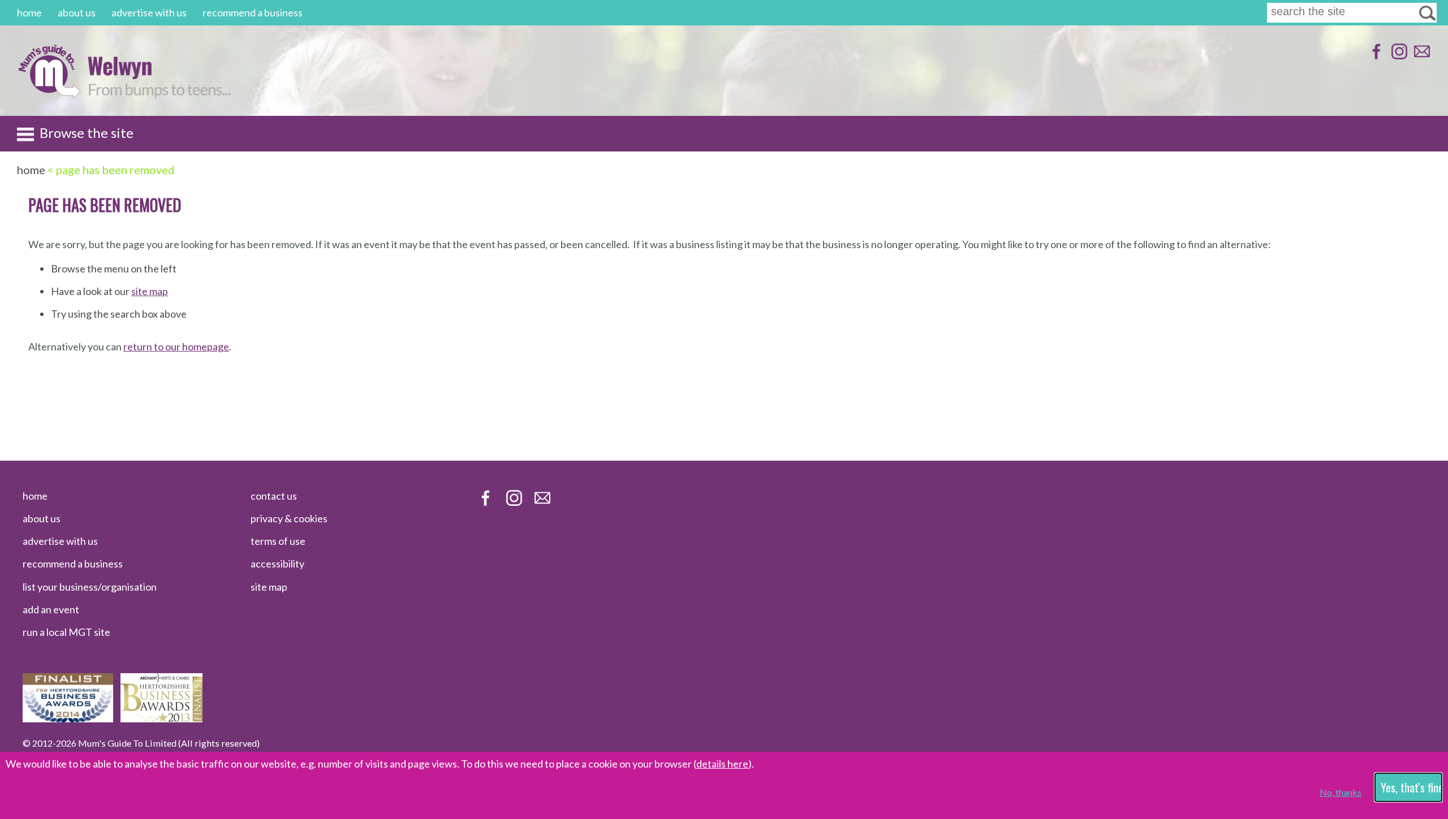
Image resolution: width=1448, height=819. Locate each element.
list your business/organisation (90, 586)
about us (77, 12)
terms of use (278, 541)
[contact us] (1420, 56)
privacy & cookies (289, 518)
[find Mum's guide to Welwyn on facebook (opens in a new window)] (1375, 56)
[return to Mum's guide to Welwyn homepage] (49, 95)
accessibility (277, 563)
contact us (274, 495)
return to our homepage (176, 346)
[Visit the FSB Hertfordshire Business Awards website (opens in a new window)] (68, 718)
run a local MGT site (66, 632)
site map (149, 291)
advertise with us (149, 12)
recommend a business (252, 12)
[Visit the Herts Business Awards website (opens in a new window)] (161, 718)
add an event (51, 609)
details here (722, 763)
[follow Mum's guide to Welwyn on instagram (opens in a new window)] (1397, 56)
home (29, 12)
